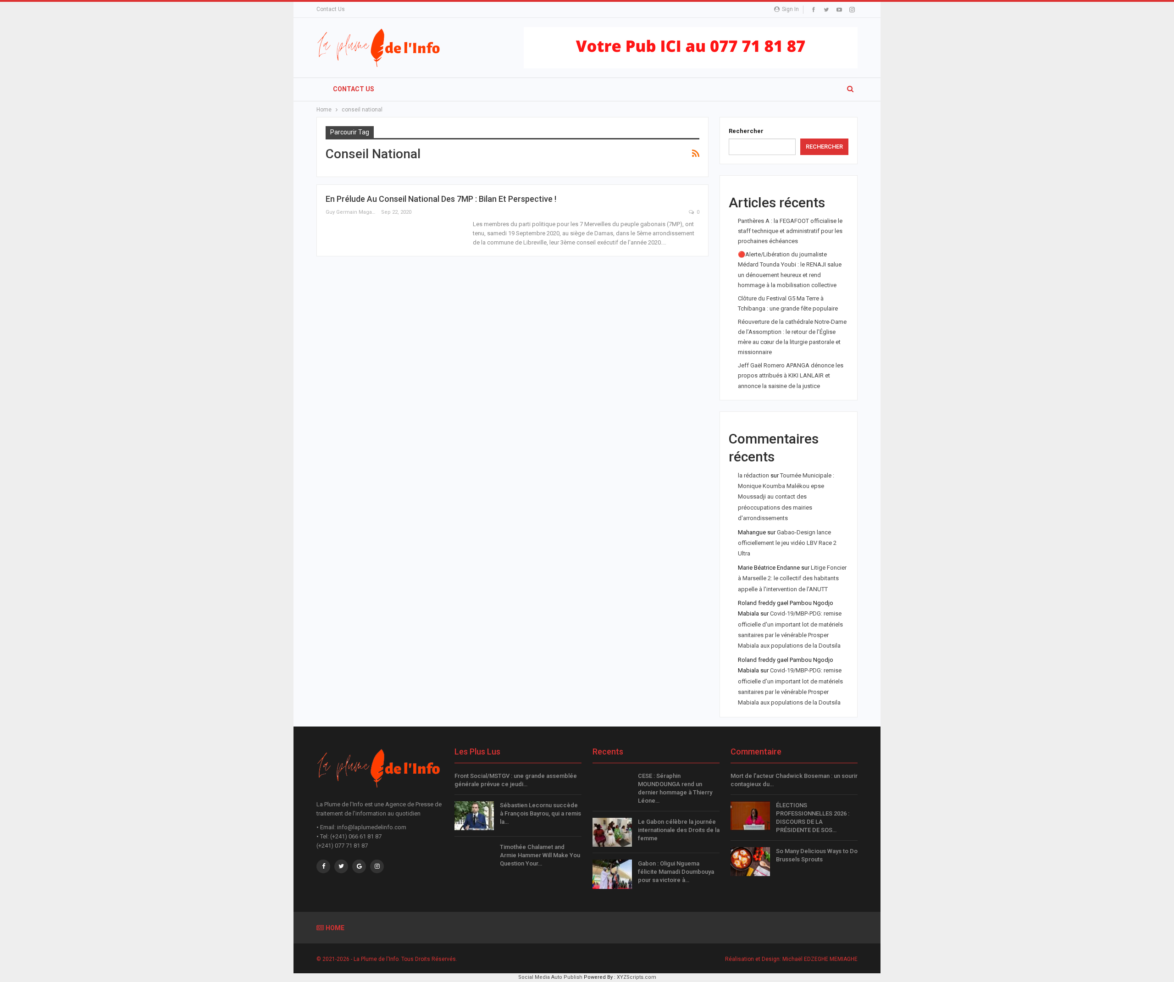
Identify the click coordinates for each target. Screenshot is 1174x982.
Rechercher (746, 131)
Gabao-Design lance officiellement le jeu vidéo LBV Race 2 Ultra (787, 543)
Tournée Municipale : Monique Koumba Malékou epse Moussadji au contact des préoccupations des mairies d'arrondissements (786, 497)
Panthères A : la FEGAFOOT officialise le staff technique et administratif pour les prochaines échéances (790, 230)
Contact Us (330, 9)
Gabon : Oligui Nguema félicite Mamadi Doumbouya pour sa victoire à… (676, 871)
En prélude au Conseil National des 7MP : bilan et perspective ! (442, 199)
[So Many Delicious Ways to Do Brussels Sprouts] (750, 862)
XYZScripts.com (636, 977)
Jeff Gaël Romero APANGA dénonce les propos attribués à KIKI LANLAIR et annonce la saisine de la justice (790, 375)
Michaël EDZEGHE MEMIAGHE (820, 959)
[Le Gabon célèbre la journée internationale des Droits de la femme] (612, 832)
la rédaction (753, 475)
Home (335, 928)
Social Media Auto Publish (550, 977)
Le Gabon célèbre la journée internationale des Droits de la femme (679, 830)
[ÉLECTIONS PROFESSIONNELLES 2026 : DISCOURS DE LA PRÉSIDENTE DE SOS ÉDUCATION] (750, 816)
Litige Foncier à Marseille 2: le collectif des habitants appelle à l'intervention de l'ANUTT (792, 578)
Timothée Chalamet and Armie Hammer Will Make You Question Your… (540, 855)
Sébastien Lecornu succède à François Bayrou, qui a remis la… (540, 813)
